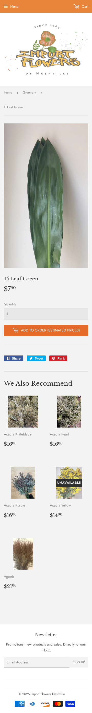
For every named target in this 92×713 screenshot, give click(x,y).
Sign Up (79, 662)
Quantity (10, 304)
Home (8, 92)
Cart (84, 6)
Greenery (29, 92)
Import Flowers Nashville (48, 694)
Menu (14, 6)
